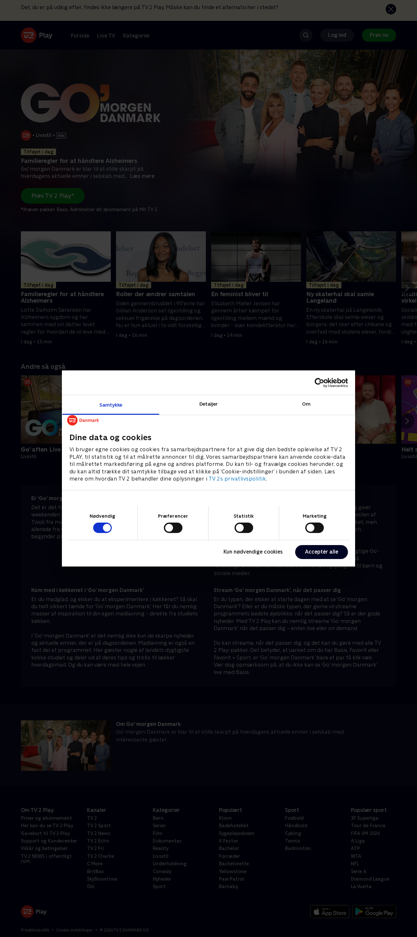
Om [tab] (306, 404)
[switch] (173, 528)
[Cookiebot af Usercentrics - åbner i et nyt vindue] (319, 382)
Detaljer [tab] (208, 404)
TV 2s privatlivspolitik (237, 479)
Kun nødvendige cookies (253, 552)
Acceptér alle (321, 552)
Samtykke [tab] (110, 405)
